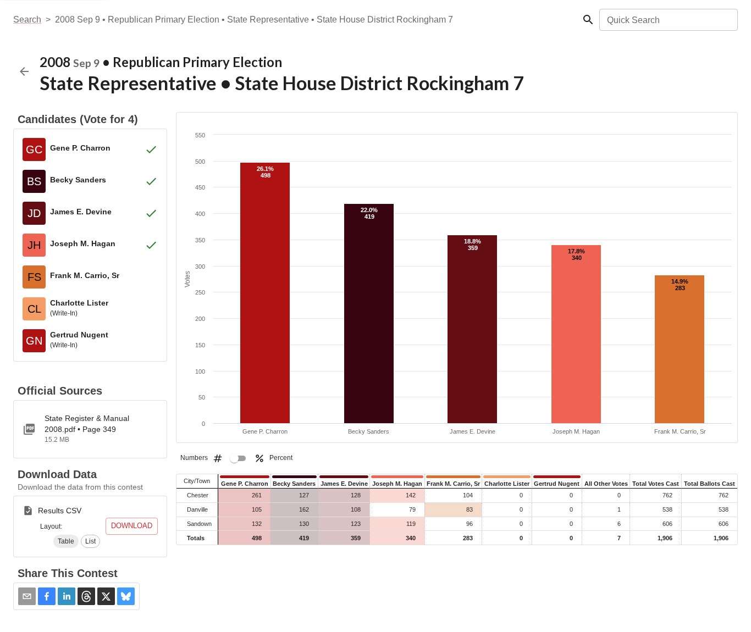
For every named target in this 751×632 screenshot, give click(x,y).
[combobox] (668, 19)
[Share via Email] (27, 596)
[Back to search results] (24, 71)
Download (131, 526)
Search (27, 19)
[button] (66, 541)
